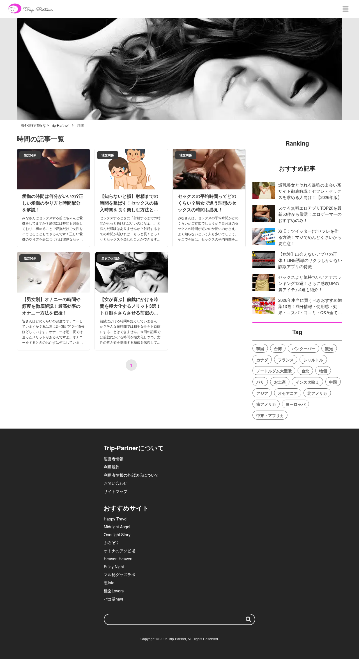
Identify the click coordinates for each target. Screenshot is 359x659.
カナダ (262, 360)
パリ (260, 382)
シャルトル (313, 360)
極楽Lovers (114, 591)
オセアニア (288, 393)
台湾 (278, 348)
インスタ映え (307, 382)
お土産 (280, 382)
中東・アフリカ (270, 415)
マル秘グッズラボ (119, 574)
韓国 (260, 348)
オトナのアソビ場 (119, 550)
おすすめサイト (126, 507)
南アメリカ (266, 404)
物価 (323, 370)
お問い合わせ (115, 483)
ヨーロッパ (295, 404)
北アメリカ (317, 393)
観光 (329, 348)
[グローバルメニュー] (345, 9)
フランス (286, 360)
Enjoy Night (114, 566)
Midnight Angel (117, 526)
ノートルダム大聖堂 (274, 370)
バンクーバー (303, 348)
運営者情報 (113, 458)
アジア (262, 393)
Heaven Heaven (118, 558)
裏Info (109, 582)
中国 (333, 382)
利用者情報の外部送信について (131, 475)
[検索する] (248, 619)
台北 (305, 370)
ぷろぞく (111, 542)
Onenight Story (117, 534)
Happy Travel (115, 519)
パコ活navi (113, 599)
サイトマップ (115, 491)
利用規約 (111, 467)
